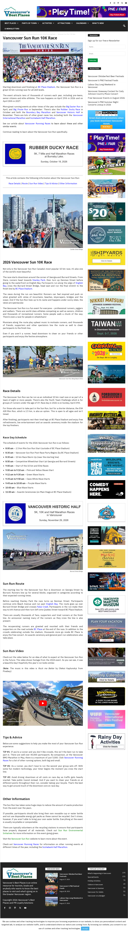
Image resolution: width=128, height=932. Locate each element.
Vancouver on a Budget (96, 896)
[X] (122, 3)
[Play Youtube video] (43, 703)
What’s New (98, 23)
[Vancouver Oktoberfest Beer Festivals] (51, 877)
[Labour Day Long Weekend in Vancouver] (51, 901)
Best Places (10, 23)
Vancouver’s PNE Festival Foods (103, 80)
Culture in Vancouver (95, 885)
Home (4, 34)
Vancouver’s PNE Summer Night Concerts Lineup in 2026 (103, 103)
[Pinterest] (118, 3)
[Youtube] (126, 3)
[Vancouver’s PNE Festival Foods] (51, 889)
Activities (47, 23)
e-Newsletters (12, 28)
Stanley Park (38, 280)
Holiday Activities (94, 881)
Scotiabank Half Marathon (42, 118)
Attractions (64, 23)
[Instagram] (114, 3)
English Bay (52, 604)
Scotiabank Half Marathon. (55, 847)
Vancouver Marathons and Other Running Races (41, 34)
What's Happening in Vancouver (99, 873)
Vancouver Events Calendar (16, 34)
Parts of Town (29, 23)
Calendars (81, 23)
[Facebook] (110, 3)
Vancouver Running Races (37, 123)
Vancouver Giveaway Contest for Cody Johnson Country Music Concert (106, 92)
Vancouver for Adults (95, 892)
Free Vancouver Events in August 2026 (106, 98)
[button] (124, 26)
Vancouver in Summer (96, 888)
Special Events (93, 877)
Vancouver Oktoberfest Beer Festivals (106, 76)
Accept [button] (85, 929)
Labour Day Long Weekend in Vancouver (102, 86)
